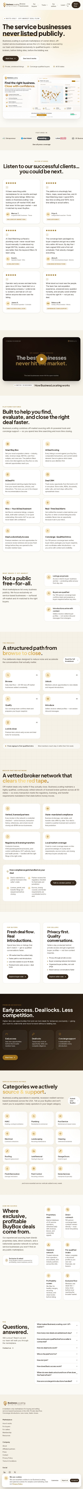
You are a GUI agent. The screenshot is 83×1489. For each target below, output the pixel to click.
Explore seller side (56, 977)
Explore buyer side (16, 977)
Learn (63, 5)
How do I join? (42, 1360)
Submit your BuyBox (73, 1101)
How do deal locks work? (47, 1348)
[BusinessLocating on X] (15, 1472)
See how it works (29, 58)
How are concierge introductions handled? (54, 1381)
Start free (76, 5)
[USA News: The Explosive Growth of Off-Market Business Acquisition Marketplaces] (61, 138)
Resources (6, 1435)
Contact (5, 1455)
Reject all (65, 1480)
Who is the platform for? (47, 1354)
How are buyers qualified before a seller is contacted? (54, 1340)
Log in (68, 5)
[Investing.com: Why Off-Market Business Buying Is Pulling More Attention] (43, 138)
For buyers (34, 5)
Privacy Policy (8, 1458)
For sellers (53, 5)
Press (5, 1452)
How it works (7, 1423)
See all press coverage (41, 144)
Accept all (74, 1480)
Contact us (7, 1348)
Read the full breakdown (70, 660)
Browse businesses (24, 5)
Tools (44, 5)
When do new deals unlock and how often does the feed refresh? (56, 1373)
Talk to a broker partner (62, 883)
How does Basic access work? (49, 1366)
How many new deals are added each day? (54, 1333)
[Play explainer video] (41, 359)
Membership (7, 1432)
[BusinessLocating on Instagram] (10, 1472)
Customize (54, 1480)
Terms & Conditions (9, 1461)
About (5, 1446)
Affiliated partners (9, 1449)
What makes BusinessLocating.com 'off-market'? (54, 1325)
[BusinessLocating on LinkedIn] (4, 1472)
